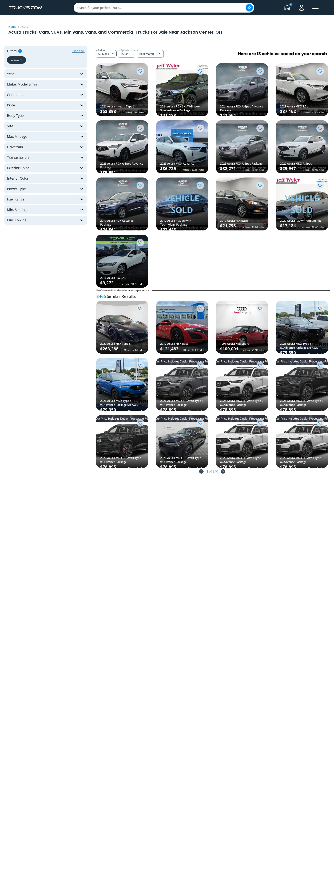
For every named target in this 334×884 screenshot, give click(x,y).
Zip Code (125, 50)
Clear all (78, 51)
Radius (101, 50)
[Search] (249, 7)
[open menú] (315, 7)
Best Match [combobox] (146, 54)
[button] (16, 60)
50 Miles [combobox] (103, 54)
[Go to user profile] (301, 7)
